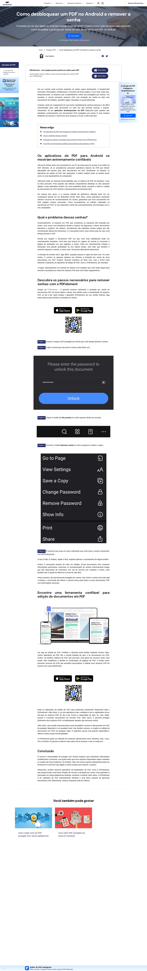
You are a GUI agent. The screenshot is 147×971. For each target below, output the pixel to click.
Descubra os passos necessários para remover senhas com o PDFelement (69, 140)
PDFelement (53, 290)
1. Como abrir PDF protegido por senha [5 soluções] (9, 72)
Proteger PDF (51, 50)
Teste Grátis (75, 36)
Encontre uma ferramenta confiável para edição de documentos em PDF (68, 144)
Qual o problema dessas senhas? (55, 136)
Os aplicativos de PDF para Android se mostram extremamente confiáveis (69, 132)
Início (41, 50)
